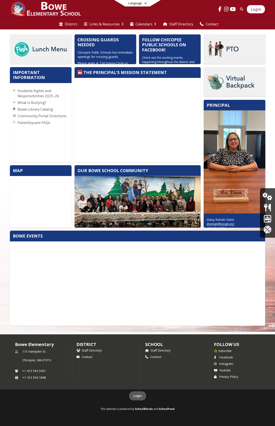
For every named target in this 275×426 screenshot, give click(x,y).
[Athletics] (267, 229)
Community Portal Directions (42, 115)
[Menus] (267, 207)
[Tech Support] (267, 196)
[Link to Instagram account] (226, 10)
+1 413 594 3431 (34, 371)
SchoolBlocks (144, 409)
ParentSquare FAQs (34, 122)
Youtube (225, 370)
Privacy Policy (228, 377)
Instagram (226, 364)
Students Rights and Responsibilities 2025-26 (38, 93)
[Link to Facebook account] (220, 10)
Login (137, 396)
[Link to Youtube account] (233, 10)
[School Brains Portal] (267, 218)
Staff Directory (92, 350)
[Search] (240, 9)
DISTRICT (86, 344)
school (154, 344)
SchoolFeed (166, 409)
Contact (87, 357)
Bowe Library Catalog (35, 109)
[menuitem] (68, 23)
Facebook (226, 357)
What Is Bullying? (32, 102)
